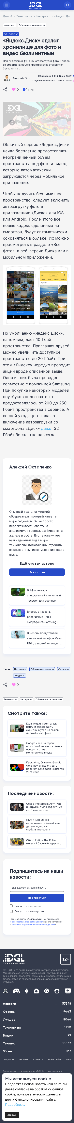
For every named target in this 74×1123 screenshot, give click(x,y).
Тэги (68, 1059)
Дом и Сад (57, 991)
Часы (26, 991)
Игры (16, 991)
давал (46, 428)
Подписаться (37, 897)
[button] (67, 5)
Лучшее (9, 1019)
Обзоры (9, 1012)
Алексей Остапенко (26, 78)
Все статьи (37, 572)
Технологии (10, 699)
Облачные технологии (32, 25)
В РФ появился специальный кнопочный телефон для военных (44, 595)
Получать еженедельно (30, 911)
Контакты (38, 1059)
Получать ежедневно (28, 906)
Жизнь (7, 1051)
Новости (9, 1004)
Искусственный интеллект (5, 991)
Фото (36, 991)
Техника (9, 1043)
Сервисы (63, 669)
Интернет (10, 25)
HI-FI (46, 991)
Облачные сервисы (42, 669)
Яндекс (19, 675)
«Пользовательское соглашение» (26, 921)
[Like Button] (14, 89)
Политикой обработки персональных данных (33, 924)
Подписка (8, 1059)
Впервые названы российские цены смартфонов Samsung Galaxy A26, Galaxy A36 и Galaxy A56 (44, 622)
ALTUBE (68, 990)
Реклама (23, 1059)
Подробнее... (15, 1104)
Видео (8, 1035)
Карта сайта (54, 1059)
